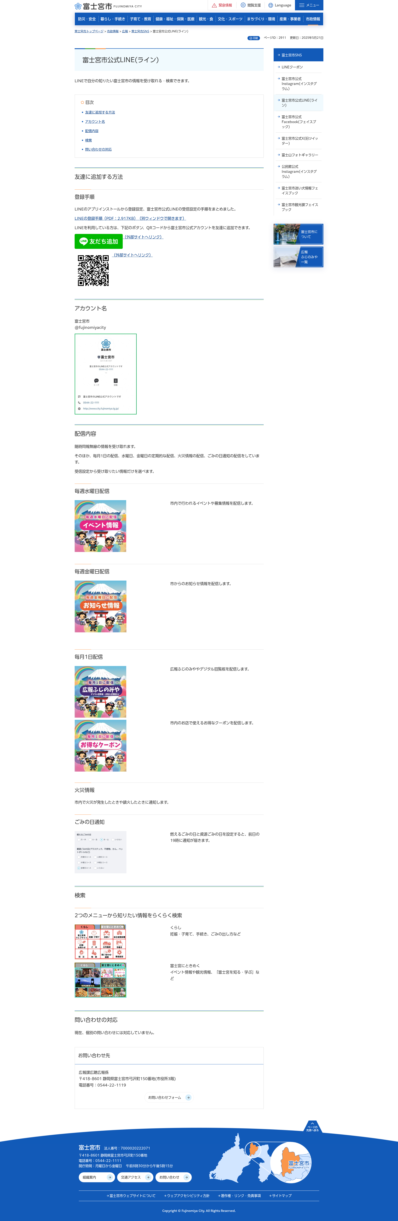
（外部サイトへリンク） (143, 237)
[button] (222, 5)
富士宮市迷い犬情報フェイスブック (300, 190)
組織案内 (89, 1177)
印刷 (255, 38)
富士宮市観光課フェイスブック (300, 207)
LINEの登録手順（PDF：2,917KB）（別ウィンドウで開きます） (130, 218)
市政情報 (113, 31)
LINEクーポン (292, 67)
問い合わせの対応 (98, 149)
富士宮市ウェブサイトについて (133, 1195)
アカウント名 (95, 121)
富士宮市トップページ (89, 31)
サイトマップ (282, 1195)
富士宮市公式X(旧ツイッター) (300, 141)
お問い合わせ (169, 1177)
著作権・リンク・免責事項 (241, 1195)
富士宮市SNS (140, 31)
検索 (88, 140)
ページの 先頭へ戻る (312, 1128)
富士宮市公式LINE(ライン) (300, 103)
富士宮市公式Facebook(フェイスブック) (299, 121)
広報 (125, 31)
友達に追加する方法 (100, 112)
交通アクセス (131, 1177)
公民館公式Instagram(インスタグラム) (299, 171)
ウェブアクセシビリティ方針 (188, 1195)
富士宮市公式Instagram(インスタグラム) (299, 83)
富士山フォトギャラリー (300, 155)
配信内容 (91, 131)
